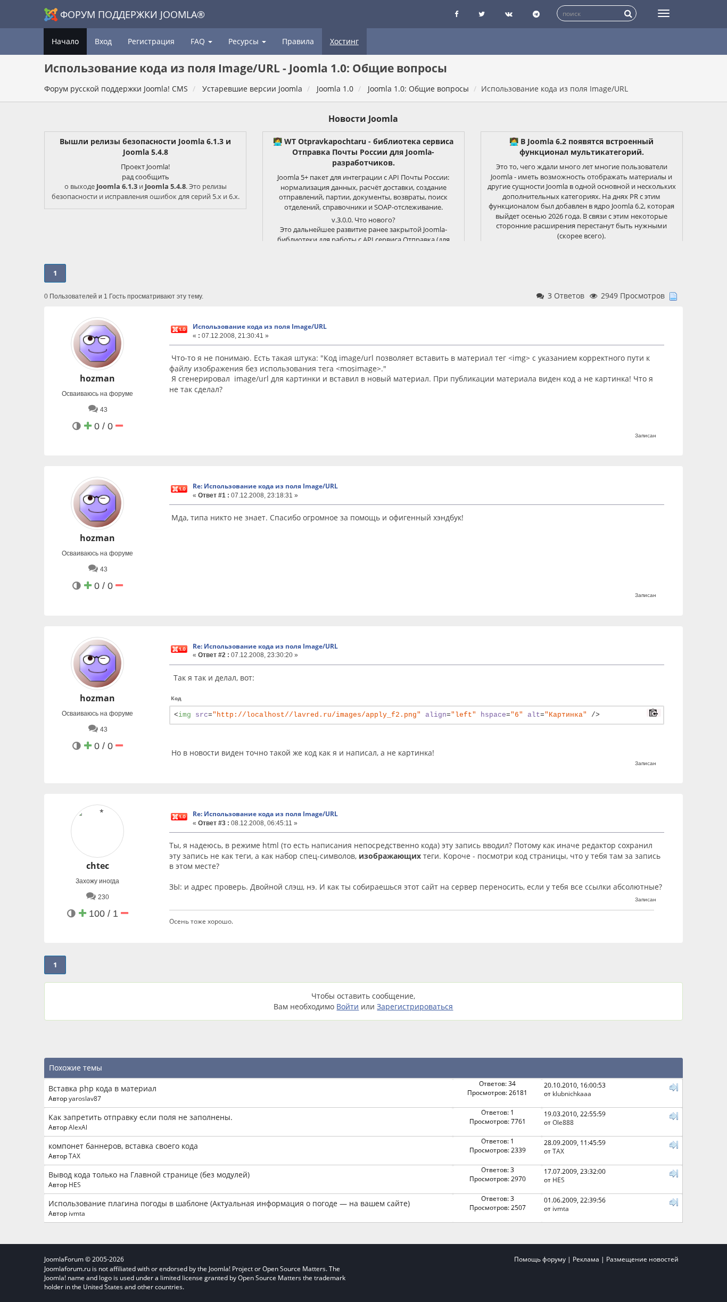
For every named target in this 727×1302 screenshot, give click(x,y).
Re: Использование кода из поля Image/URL (265, 486)
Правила (298, 41)
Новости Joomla (363, 119)
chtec (97, 866)
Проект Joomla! (145, 166)
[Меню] (663, 13)
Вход (103, 41)
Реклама (586, 1259)
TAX (74, 1155)
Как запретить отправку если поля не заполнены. (140, 1117)
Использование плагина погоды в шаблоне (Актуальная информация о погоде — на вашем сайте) (229, 1203)
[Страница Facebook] (456, 14)
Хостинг (344, 41)
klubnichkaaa (571, 1093)
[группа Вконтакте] (509, 14)
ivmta (77, 1213)
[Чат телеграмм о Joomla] (536, 14)
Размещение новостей (642, 1259)
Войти (347, 1006)
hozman (97, 378)
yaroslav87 (85, 1098)
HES (75, 1184)
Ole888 (563, 1122)
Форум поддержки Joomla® (132, 14)
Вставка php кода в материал (102, 1088)
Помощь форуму (540, 1259)
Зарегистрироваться (415, 1006)
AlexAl (78, 1127)
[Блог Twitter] (481, 14)
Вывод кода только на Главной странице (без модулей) (149, 1175)
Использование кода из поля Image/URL (260, 326)
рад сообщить (145, 176)
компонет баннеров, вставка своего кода (123, 1146)
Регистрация (151, 41)
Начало (65, 41)
